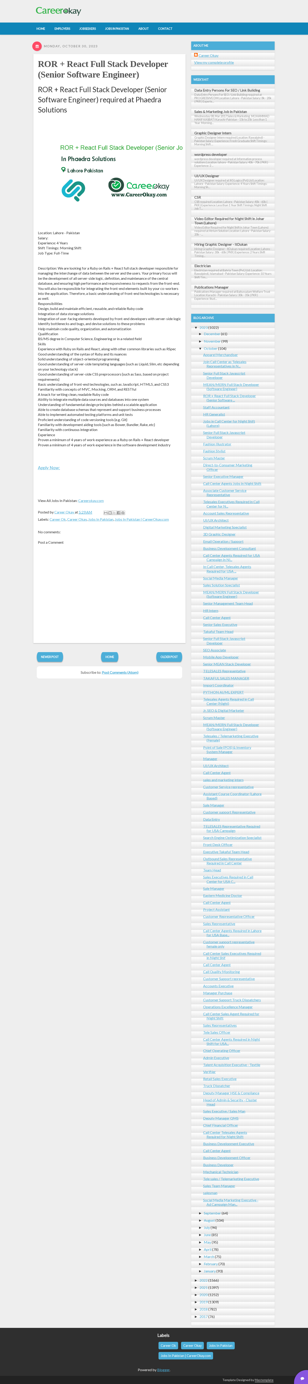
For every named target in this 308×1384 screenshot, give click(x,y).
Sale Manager (213, 805)
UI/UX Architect (216, 520)
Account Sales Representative (226, 513)
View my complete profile (214, 62)
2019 (204, 1302)
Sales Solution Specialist (221, 585)
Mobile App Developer (221, 657)
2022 (204, 1280)
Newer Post (50, 657)
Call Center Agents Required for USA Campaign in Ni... (231, 557)
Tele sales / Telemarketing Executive (231, 1179)
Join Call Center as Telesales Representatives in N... (224, 364)
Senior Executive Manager (223, 476)
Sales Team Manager (219, 1186)
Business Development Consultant (229, 548)
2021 (204, 1287)
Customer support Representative (229, 812)
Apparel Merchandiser (220, 355)
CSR (197, 197)
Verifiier (209, 1072)
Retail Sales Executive (220, 1079)
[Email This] (105, 513)
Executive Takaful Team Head (226, 852)
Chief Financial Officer (220, 1125)
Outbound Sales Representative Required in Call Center (227, 861)
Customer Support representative (229, 978)
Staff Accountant (216, 407)
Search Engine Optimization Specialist (232, 837)
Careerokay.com (91, 500)
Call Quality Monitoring (221, 971)
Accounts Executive (218, 986)
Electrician (202, 266)
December (212, 334)
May (207, 1242)
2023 (204, 327)
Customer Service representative (228, 787)
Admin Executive (216, 1058)
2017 (204, 1316)
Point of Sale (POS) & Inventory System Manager (227, 749)
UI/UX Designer (206, 176)
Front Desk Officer (218, 844)
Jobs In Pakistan (100, 519)
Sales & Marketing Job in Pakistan (220, 111)
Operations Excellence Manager (228, 1007)
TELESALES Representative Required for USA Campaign (231, 828)
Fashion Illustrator (217, 444)
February (211, 1264)
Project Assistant (216, 909)
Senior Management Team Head (228, 603)
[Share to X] (114, 513)
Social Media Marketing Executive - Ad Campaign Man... (230, 1202)
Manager (210, 758)
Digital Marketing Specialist (225, 527)
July (207, 1227)
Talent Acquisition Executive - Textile (231, 1065)
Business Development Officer (227, 1157)
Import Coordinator (218, 685)
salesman (210, 1193)
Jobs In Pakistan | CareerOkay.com (142, 519)
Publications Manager (211, 287)
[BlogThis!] (110, 513)
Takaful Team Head (218, 631)
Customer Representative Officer (229, 916)
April (207, 1249)
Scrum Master (214, 458)
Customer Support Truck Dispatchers (232, 1000)
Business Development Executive (228, 1143)
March (209, 1256)
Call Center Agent (217, 617)
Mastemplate (264, 1380)
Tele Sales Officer (216, 1032)
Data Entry (211, 819)
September (212, 1213)
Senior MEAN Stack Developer (227, 664)
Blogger (163, 1370)
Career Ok (58, 519)
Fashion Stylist (214, 451)
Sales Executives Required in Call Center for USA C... (228, 879)
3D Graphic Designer (219, 534)
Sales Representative (219, 923)
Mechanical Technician (220, 1172)
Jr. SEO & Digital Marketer (223, 710)
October (210, 348)
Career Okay (77, 519)
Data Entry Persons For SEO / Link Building (227, 90)
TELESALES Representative (224, 671)
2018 (204, 1309)
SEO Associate (214, 650)
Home (110, 657)
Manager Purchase (217, 993)
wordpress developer (210, 154)
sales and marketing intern (223, 780)
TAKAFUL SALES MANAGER (226, 678)
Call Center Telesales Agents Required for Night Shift (225, 1134)
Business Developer (218, 1165)
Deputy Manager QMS (221, 1118)
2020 (204, 1294)
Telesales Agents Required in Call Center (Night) (228, 701)
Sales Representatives (220, 1025)
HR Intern (210, 610)
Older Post (169, 657)
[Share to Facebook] (118, 513)
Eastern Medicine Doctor (222, 895)
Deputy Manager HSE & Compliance (231, 1093)
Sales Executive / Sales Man (224, 1111)
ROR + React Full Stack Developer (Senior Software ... (229, 398)
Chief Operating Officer (221, 1050)
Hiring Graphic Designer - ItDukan (220, 244)
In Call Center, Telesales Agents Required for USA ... (227, 568)
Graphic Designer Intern (212, 133)
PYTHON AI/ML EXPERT (223, 692)
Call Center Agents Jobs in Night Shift (232, 483)
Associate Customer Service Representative (224, 492)
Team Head (212, 870)
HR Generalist (214, 414)
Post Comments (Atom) (120, 672)
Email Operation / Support (223, 541)
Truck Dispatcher (216, 1086)
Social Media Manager (220, 578)
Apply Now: (49, 467)
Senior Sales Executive (220, 624)
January (210, 1271)
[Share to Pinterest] (123, 513)
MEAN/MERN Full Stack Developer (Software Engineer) (231, 386)
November (212, 341)
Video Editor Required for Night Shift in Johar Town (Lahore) (229, 220)
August (209, 1220)
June (207, 1235)
